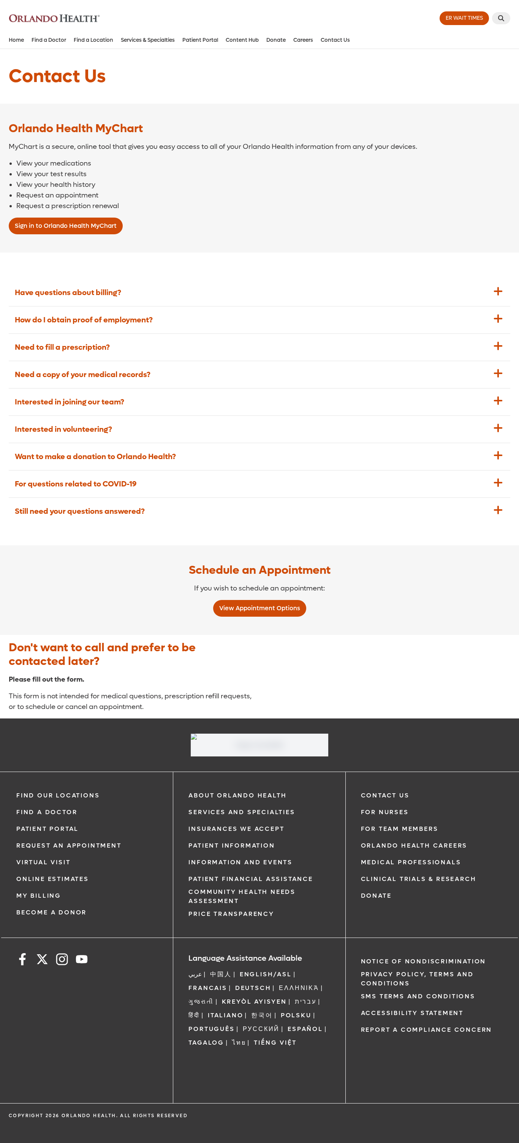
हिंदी (194, 1015)
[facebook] (22, 960)
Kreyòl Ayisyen (254, 1002)
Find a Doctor (49, 40)
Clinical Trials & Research (418, 879)
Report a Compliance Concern (426, 1030)
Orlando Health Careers (414, 845)
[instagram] (62, 960)
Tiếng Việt (275, 1043)
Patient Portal (200, 40)
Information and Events (240, 862)
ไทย (239, 1043)
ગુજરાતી (201, 1002)
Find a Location (93, 40)
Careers (303, 40)
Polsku (296, 1015)
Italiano (225, 1015)
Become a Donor (51, 912)
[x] (42, 960)
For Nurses (385, 812)
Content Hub (242, 40)
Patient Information (231, 845)
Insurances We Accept (236, 829)
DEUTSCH (253, 988)
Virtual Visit (43, 862)
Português (211, 1029)
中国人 (220, 974)
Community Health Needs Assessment (242, 896)
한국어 (261, 1015)
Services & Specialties (148, 40)
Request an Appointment (69, 845)
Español (305, 1029)
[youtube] (82, 960)
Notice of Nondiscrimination (423, 961)
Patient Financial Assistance (250, 879)
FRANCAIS (207, 988)
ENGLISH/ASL (266, 974)
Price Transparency (231, 914)
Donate (276, 40)
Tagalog (206, 1043)
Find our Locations (58, 795)
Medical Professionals (411, 862)
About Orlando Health (237, 795)
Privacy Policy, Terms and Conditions (417, 978)
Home (16, 40)
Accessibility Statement (412, 1013)
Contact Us (335, 40)
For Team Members (399, 829)
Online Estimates (52, 879)
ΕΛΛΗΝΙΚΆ (299, 988)
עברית (305, 1002)
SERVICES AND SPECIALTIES (241, 812)
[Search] (501, 18)
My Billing (38, 896)
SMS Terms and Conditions (418, 996)
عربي (195, 974)
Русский (261, 1029)
